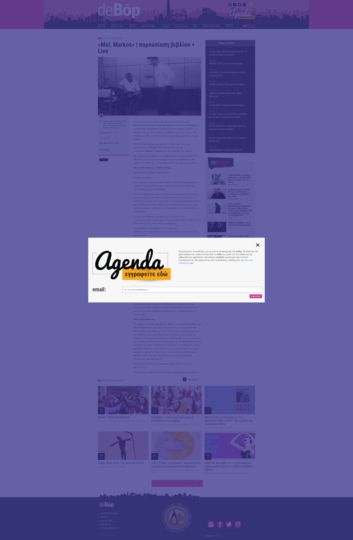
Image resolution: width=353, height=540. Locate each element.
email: (99, 289)
